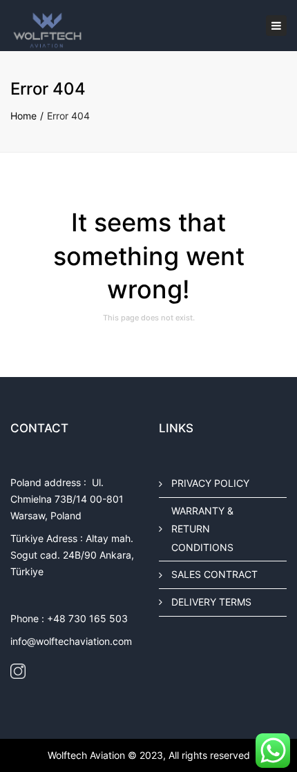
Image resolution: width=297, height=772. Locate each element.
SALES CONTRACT (214, 574)
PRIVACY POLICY (210, 483)
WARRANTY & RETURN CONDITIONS (202, 528)
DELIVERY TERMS (211, 602)
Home (23, 116)
